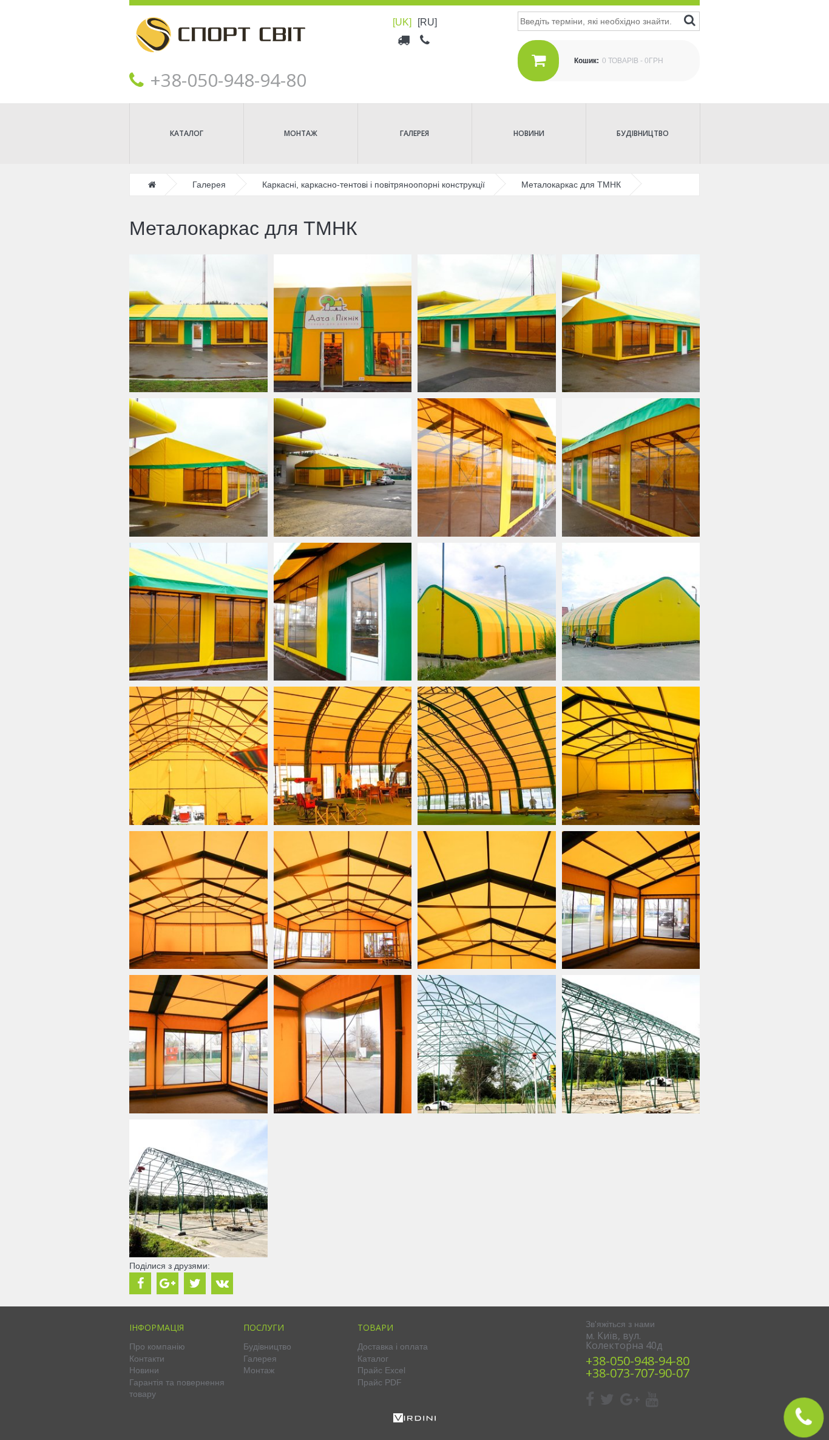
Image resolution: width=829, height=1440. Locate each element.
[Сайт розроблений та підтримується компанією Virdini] (414, 1419)
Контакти (146, 1359)
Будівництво (643, 133)
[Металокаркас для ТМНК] (198, 323)
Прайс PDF (379, 1382)
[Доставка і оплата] (404, 39)
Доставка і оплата (392, 1346)
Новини (528, 133)
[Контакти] (425, 39)
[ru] (427, 22)
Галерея (414, 133)
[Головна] (220, 61)
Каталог (186, 133)
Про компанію (157, 1346)
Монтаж (300, 133)
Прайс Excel (381, 1370)
